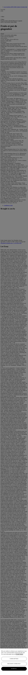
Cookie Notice (19, 654)
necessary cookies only (14, 663)
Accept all (14, 668)
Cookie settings (14, 658)
